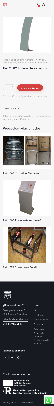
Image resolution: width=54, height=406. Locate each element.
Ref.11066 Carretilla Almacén (21, 173)
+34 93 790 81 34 (12, 324)
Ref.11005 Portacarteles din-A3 (22, 220)
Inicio (5, 59)
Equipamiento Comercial (23, 59)
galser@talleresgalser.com (15, 319)
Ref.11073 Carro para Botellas (21, 267)
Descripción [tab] (12, 108)
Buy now (35, 87)
